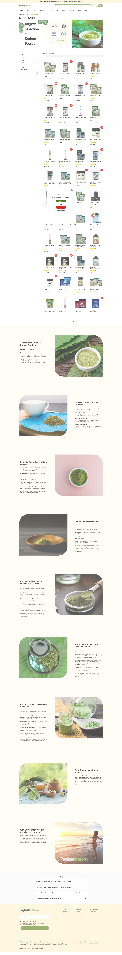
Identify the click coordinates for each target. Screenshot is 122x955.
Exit (61, 207)
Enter (61, 201)
